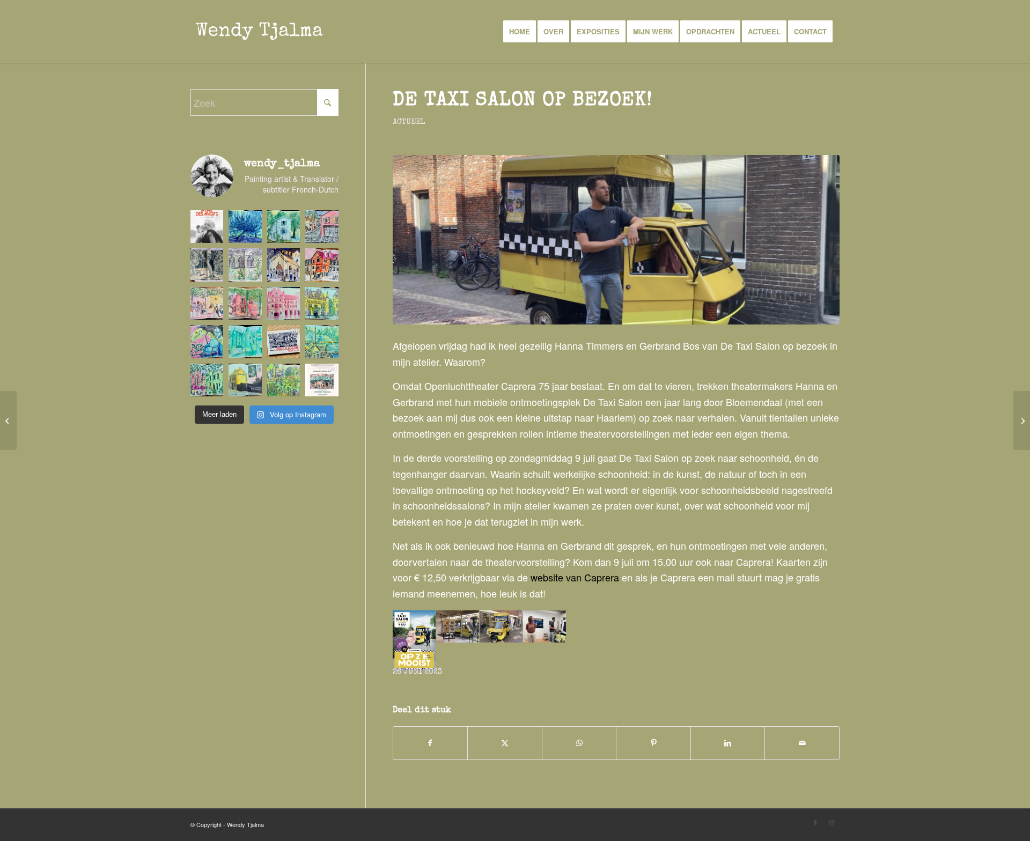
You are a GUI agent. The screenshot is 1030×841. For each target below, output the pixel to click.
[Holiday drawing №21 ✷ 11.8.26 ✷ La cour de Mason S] (206, 264)
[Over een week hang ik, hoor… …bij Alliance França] (321, 380)
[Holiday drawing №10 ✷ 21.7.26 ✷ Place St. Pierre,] (206, 380)
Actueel (409, 122)
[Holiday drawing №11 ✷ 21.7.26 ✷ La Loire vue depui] (321, 341)
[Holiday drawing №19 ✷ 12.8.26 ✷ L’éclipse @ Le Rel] (283, 264)
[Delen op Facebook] (430, 743)
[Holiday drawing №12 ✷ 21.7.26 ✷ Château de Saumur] (245, 341)
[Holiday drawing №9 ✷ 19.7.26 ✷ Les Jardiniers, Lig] (245, 380)
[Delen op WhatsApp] (579, 743)
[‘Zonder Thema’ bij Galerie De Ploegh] (8, 420)
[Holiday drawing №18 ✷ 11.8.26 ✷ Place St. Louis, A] (321, 264)
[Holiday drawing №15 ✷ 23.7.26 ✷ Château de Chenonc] (283, 303)
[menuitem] (519, 31)
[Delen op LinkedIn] (728, 743)
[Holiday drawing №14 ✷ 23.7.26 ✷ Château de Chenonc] (321, 303)
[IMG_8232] (616, 240)
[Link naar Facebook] (815, 822)
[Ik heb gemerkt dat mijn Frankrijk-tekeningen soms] (283, 341)
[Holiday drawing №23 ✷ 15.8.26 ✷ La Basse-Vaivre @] (283, 226)
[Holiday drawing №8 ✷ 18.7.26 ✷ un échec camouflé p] (283, 380)
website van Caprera (575, 577)
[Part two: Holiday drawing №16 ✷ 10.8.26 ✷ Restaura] (245, 303)
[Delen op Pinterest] (653, 743)
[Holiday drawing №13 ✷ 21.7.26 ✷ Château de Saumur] (206, 341)
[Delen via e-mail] (802, 743)
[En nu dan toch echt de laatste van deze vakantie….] (245, 226)
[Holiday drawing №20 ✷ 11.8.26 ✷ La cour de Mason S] (245, 264)
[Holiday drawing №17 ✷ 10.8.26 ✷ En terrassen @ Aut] (206, 303)
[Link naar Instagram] (831, 822)
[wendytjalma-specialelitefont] (259, 31)
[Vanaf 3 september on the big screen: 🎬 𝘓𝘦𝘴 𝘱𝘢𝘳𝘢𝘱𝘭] (206, 226)
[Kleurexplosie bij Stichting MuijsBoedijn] (1021, 420)
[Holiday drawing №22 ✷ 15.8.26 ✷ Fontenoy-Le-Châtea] (321, 226)
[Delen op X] (505, 743)
